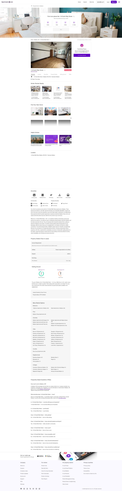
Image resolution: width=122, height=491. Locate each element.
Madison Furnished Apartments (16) (58, 323)
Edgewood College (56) (37, 371)
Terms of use (87, 468)
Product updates (24, 473)
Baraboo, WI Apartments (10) (57, 335)
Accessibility (87, 471)
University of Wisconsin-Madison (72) (40, 367)
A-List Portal (65, 465)
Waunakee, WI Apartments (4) (39, 335)
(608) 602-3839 (34, 71)
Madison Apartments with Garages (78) (41, 320)
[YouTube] (33, 488)
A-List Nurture (66, 473)
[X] (30, 488)
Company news (24, 471)
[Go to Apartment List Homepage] (7, 2)
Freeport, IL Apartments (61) (57, 343)
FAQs (70, 74)
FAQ (21, 481)
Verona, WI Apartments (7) (38, 343)
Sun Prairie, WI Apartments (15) (39, 345)
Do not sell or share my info (90, 473)
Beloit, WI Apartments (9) (56, 341)
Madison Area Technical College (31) (58, 367)
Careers (22, 468)
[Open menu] (119, 2)
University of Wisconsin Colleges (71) (40, 369)
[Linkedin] (24, 488)
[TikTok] (39, 488)
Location (39, 74)
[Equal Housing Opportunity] (21, 488)
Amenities (46, 74)
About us (22, 465)
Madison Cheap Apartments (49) (39, 314)
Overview (33, 74)
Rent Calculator (45, 473)
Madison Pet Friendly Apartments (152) (59, 325)
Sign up (114, 2)
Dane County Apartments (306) (39, 351)
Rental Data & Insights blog (69, 481)
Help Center (65, 484)
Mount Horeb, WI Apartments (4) (57, 333)
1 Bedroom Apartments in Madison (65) (41, 308)
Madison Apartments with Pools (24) (40, 324)
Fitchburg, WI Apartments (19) (39, 333)
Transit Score (60, 269)
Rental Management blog (68, 479)
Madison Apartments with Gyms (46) (40, 322)
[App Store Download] (40, 456)
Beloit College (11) (55, 369)
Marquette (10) (36, 359)
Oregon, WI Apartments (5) (38, 341)
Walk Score (40, 269)
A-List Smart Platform (68, 468)
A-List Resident (66, 476)
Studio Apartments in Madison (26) (58, 308)
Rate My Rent (44, 468)
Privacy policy (87, 465)
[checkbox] (48, 23)
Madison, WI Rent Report (45, 389)
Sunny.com (23, 476)
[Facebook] (27, 488)
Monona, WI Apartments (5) (38, 331)
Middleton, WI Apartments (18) (39, 339)
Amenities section (62, 398)
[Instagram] (36, 488)
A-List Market (66, 471)
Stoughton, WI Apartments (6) (57, 331)
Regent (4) (53, 359)
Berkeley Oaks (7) (54, 357)
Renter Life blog (45, 476)
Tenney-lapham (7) (37, 361)
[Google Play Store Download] (48, 456)
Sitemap (22, 484)
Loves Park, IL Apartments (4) (57, 345)
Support (22, 479)
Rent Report (44, 479)
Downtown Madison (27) (38, 357)
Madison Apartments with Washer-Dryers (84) (59, 321)
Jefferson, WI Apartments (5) (57, 339)
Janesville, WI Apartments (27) (57, 337)
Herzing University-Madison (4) (57, 371)
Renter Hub (44, 465)
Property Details (54, 74)
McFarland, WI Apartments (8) (39, 337)
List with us (100, 2)
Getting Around (63, 74)
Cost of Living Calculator (47, 471)
